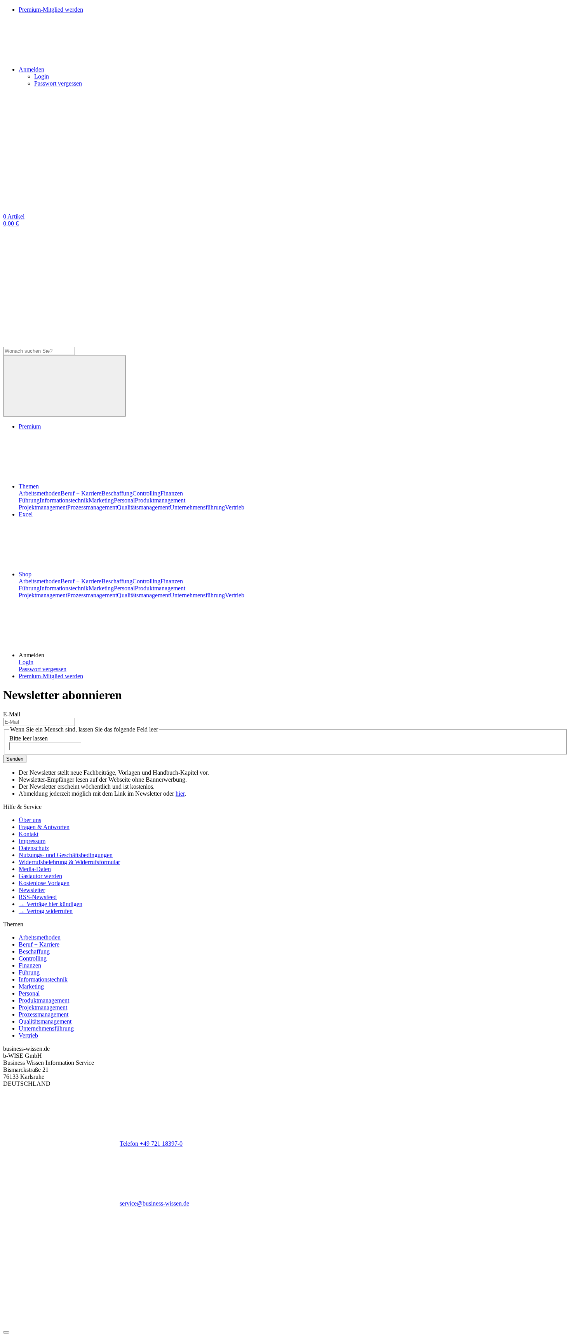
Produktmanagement (160, 500)
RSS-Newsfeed (38, 897)
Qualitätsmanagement (143, 507)
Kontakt (28, 834)
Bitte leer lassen (28, 738)
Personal (124, 500)
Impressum (32, 841)
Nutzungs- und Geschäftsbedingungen (66, 855)
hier (180, 793)
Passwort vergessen (58, 83)
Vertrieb (234, 507)
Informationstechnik (64, 500)
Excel (26, 514)
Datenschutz (34, 848)
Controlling (146, 493)
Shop (25, 574)
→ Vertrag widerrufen (46, 911)
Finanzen (171, 493)
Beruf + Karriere (81, 493)
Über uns (30, 820)
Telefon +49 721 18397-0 (151, 1143)
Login (41, 76)
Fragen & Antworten (44, 827)
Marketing (101, 500)
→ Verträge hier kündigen (50, 904)
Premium (30, 426)
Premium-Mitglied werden (51, 676)
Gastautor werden (40, 876)
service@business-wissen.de (154, 1203)
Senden (14, 759)
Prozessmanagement (92, 507)
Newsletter (32, 890)
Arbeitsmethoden (40, 493)
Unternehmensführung (197, 507)
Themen (29, 486)
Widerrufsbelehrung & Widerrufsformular (69, 862)
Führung (29, 500)
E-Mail (11, 714)
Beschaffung (116, 493)
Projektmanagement (43, 507)
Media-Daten (35, 869)
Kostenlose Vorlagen (44, 883)
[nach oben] (6, 1332)
